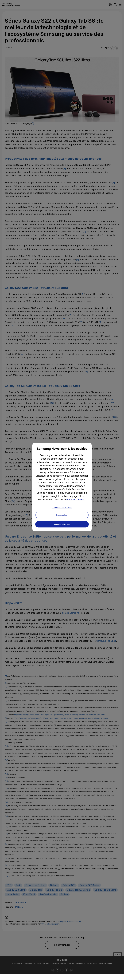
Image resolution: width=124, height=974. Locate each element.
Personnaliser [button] (62, 515)
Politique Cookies (75, 499)
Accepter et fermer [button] (62, 524)
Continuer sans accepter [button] (62, 507)
